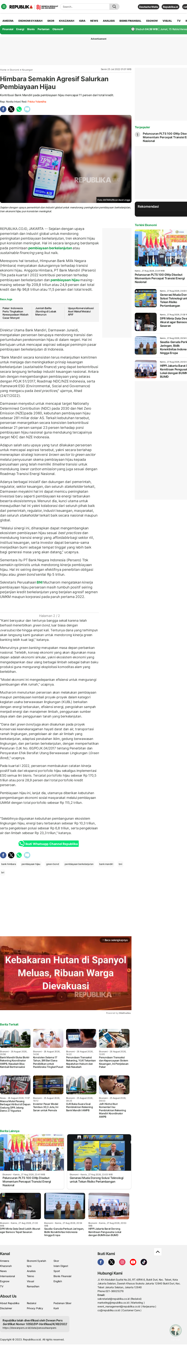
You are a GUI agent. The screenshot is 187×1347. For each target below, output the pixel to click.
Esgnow (4, 1281)
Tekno (30, 1276)
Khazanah (6, 1265)
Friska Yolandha (37, 101)
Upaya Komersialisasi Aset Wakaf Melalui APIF (81, 311)
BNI (39, 582)
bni (120, 864)
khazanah (66, 20)
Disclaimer (6, 1308)
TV (179, 20)
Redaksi (31, 1303)
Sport (57, 1271)
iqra (82, 20)
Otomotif (57, 29)
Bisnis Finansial (130, 20)
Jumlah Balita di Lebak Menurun (45, 311)
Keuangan (27, 69)
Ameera (4, 1260)
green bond (52, 864)
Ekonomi (14, 69)
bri (2, 872)
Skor (56, 1260)
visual (167, 20)
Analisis (31, 1271)
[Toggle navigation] (4, 6)
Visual (30, 1281)
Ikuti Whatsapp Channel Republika (51, 844)
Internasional (7, 1276)
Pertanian (43, 29)
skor (50, 20)
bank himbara (8, 864)
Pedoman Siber (62, 1303)
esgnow (152, 20)
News (3, 1271)
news (94, 20)
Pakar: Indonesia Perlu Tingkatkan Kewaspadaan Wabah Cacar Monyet (15, 313)
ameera (8, 20)
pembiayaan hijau (65, 280)
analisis (109, 20)
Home (3, 69)
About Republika (9, 1303)
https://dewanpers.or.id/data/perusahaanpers (29, 1327)
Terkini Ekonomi (146, 225)
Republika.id (170, 6)
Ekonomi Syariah (30, 20)
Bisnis (31, 29)
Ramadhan (33, 1286)
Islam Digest (61, 1265)
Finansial (7, 29)
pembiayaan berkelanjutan (50, 248)
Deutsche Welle (148, 6)
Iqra (29, 1265)
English (58, 1281)
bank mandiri (106, 864)
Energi (20, 29)
